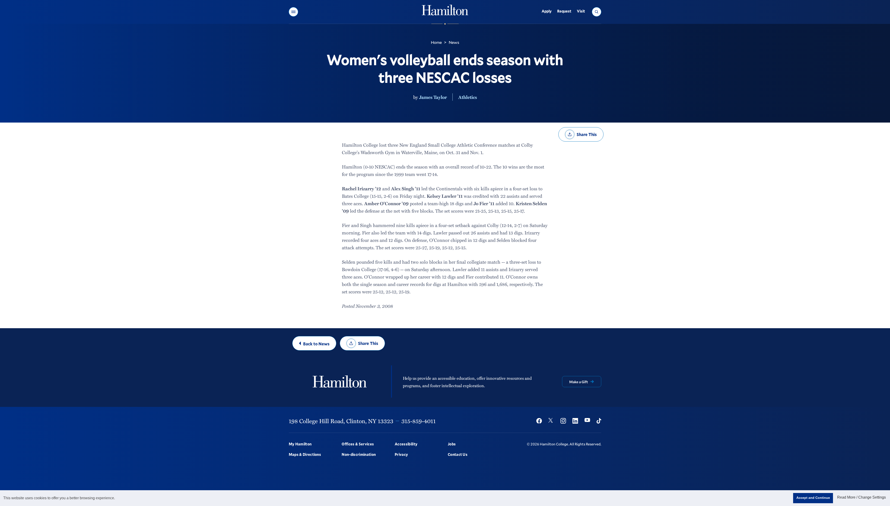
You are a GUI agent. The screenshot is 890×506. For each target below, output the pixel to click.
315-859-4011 (418, 420)
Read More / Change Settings (861, 497)
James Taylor (433, 97)
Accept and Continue (813, 498)
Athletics (467, 97)
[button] (293, 12)
